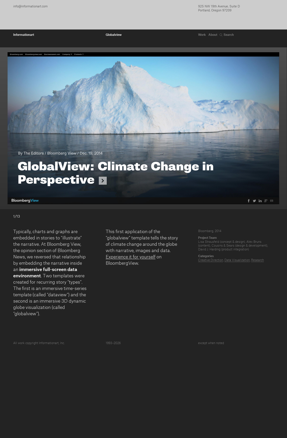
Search (229, 34)
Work (202, 34)
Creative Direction (210, 260)
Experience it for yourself (130, 256)
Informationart (23, 34)
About (212, 34)
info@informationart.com (30, 6)
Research (257, 260)
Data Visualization (237, 260)
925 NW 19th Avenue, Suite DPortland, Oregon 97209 (219, 8)
